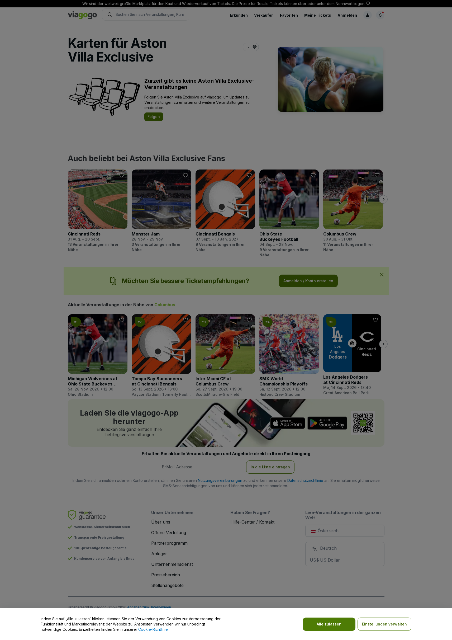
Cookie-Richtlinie (153, 629)
